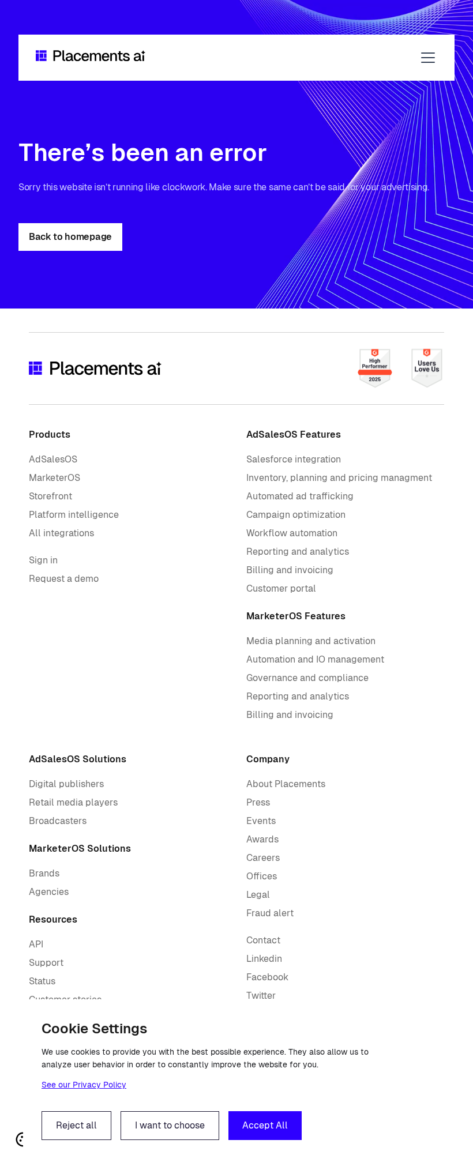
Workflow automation (291, 533)
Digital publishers (66, 783)
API (36, 944)
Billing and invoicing (289, 570)
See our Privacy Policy (84, 1084)
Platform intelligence (74, 514)
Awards (262, 839)
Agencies (49, 891)
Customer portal (281, 588)
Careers (263, 857)
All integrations (61, 533)
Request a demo (64, 578)
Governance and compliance (307, 677)
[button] (425, 58)
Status (42, 981)
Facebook (267, 977)
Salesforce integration (293, 459)
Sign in (43, 560)
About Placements (285, 783)
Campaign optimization (296, 514)
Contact (263, 940)
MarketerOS (54, 477)
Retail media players (73, 802)
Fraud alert (270, 913)
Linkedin (264, 958)
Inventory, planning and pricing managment (339, 477)
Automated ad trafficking (300, 496)
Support (46, 962)
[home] (90, 57)
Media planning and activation (311, 640)
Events (261, 820)
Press (258, 802)
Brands (44, 873)
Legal (258, 894)
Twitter (261, 995)
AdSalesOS (53, 459)
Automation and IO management (315, 659)
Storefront (50, 496)
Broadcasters (58, 820)
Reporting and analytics (297, 551)
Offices (261, 876)
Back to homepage (70, 236)
